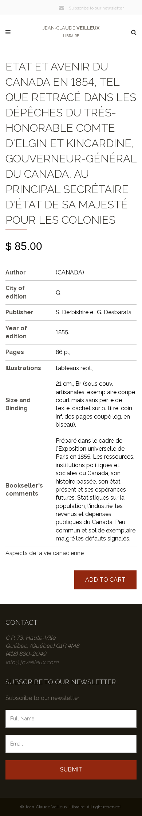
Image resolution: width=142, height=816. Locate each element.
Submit (71, 769)
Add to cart (105, 579)
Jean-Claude (71, 31)
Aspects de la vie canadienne (44, 553)
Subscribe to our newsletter (96, 8)
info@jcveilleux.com (32, 662)
